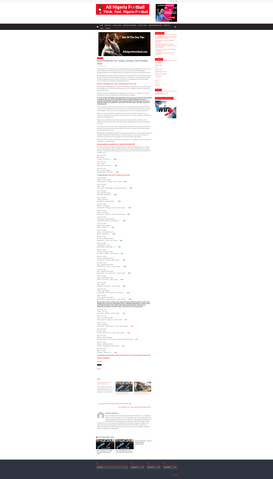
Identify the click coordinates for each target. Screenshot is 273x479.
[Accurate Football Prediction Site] (97, 26)
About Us (108, 28)
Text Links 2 (137, 467)
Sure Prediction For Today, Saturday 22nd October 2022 (114, 403)
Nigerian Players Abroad (129, 25)
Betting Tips (108, 25)
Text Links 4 (170, 467)
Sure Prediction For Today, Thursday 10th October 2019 (124, 451)
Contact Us (166, 25)
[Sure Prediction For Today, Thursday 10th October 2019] (124, 440)
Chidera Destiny (103, 65)
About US (157, 83)
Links (101, 28)
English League (117, 25)
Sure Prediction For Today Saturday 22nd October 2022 (135, 355)
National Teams (142, 25)
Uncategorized (158, 76)
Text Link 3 (153, 467)
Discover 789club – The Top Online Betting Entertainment (143, 442)
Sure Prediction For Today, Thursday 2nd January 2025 (122, 393)
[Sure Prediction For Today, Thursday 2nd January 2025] (124, 387)
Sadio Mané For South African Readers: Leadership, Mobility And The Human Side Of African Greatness (166, 45)
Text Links (112, 467)
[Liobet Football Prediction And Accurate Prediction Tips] (106, 387)
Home (101, 25)
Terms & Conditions (103, 358)
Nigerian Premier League (155, 25)
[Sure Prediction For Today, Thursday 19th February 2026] (105, 440)
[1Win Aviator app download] (165, 101)
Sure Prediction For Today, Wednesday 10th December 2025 (142, 393)
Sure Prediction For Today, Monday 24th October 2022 (135, 407)
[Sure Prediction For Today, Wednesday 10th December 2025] (142, 387)
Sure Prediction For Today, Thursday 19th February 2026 (104, 452)
